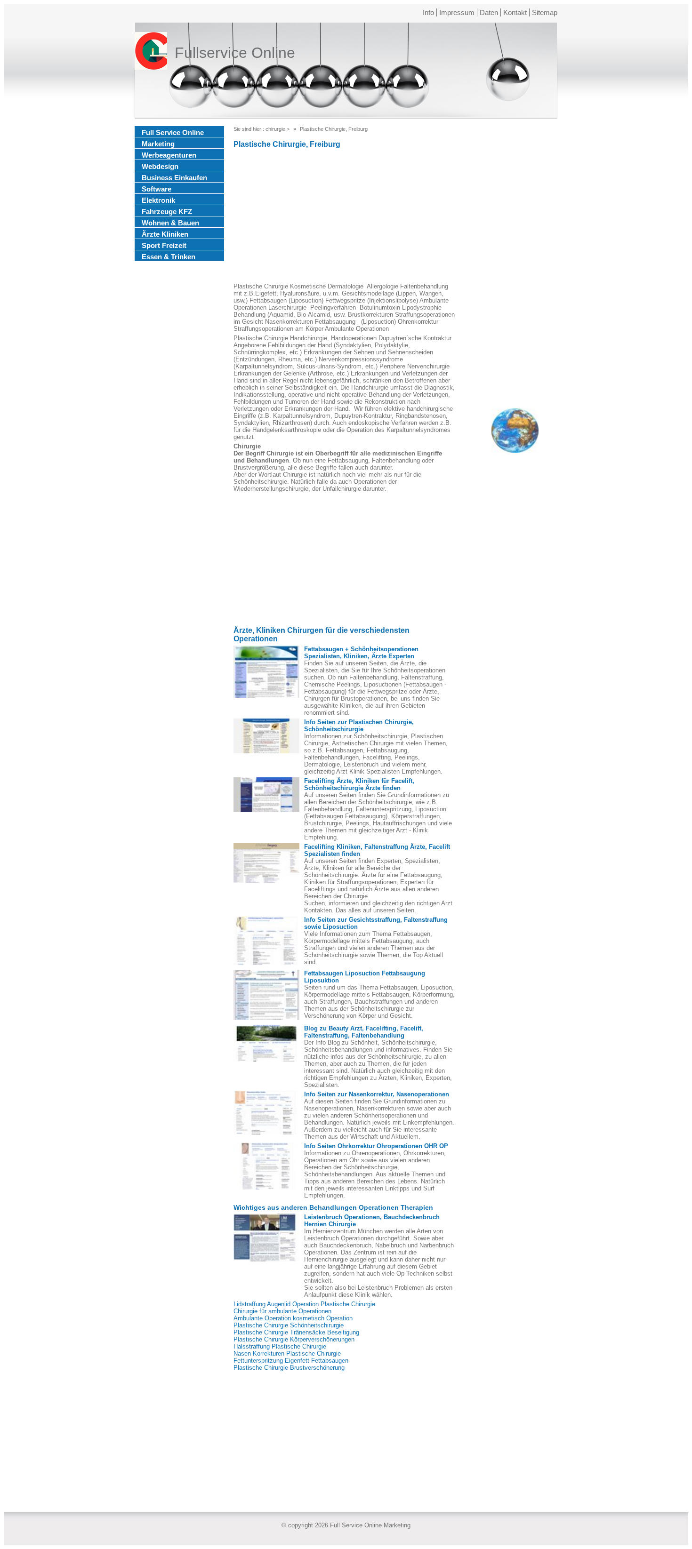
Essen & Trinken (168, 257)
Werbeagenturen (169, 155)
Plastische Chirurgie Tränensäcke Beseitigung (296, 1332)
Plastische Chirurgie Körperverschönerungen (293, 1339)
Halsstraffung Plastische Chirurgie (279, 1346)
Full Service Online (173, 132)
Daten (489, 12)
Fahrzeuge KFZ (167, 212)
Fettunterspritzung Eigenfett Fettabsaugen (290, 1360)
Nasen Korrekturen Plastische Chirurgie (287, 1353)
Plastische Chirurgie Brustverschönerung (289, 1367)
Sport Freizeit (164, 245)
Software (156, 189)
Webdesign (160, 166)
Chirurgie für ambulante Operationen (282, 1311)
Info (428, 12)
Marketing (158, 144)
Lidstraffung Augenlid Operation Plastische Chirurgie (304, 1304)
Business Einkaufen (174, 178)
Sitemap (544, 12)
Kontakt (515, 12)
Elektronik (158, 200)
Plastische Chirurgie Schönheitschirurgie (288, 1325)
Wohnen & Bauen (170, 223)
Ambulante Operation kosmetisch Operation (293, 1318)
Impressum (457, 12)
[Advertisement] (344, 217)
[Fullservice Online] (151, 52)
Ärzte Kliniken (165, 234)
